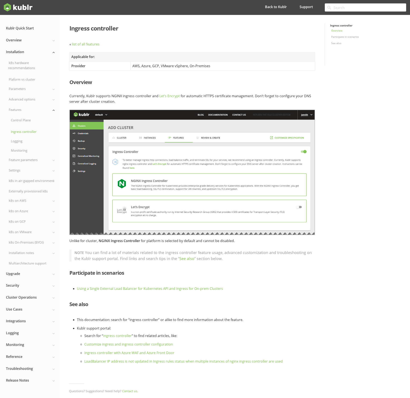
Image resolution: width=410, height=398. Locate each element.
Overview (14, 40)
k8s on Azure (18, 211)
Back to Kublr (276, 6)
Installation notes (21, 253)
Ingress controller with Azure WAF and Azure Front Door (129, 353)
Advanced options (22, 99)
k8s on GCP (17, 221)
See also (336, 43)
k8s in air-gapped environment (31, 181)
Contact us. (130, 391)
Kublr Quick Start (20, 28)
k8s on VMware (20, 232)
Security (12, 285)
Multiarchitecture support (27, 263)
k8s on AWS (17, 200)
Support (306, 6)
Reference (14, 356)
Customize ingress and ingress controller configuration (128, 345)
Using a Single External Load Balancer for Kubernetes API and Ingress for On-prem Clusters (150, 289)
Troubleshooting (19, 368)
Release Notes (17, 380)
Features (15, 109)
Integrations (16, 321)
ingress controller (117, 336)
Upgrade (13, 273)
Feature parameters (23, 160)
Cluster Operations (21, 297)
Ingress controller (24, 131)
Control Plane (21, 120)
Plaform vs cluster (22, 79)
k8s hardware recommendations (21, 65)
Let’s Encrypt (169, 96)
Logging (16, 141)
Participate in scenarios (345, 37)
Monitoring (19, 150)
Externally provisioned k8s (28, 191)
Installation (15, 51)
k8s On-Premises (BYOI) (26, 242)
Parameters (17, 89)
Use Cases (14, 309)
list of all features (86, 44)
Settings (14, 170)
